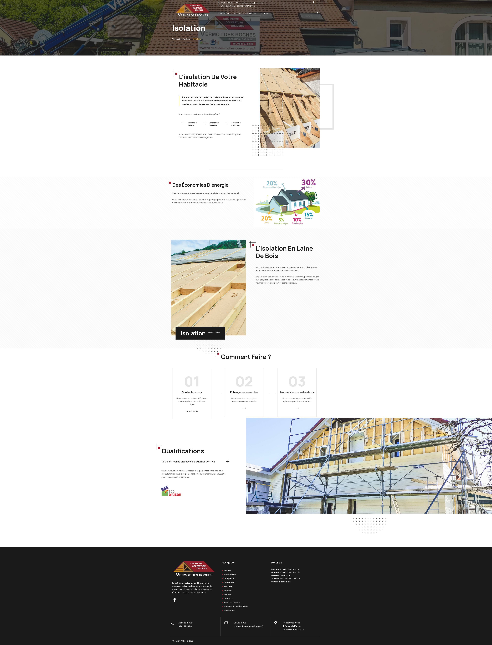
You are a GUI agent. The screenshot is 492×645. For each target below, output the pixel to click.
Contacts (264, 13)
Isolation (228, 590)
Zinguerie (228, 586)
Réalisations (250, 13)
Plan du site (229, 610)
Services (237, 13)
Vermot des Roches (181, 39)
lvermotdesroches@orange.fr (249, 626)
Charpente (229, 578)
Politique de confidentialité (236, 606)
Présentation (223, 13)
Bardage (228, 594)
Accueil (227, 570)
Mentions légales (232, 602)
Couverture (229, 582)
